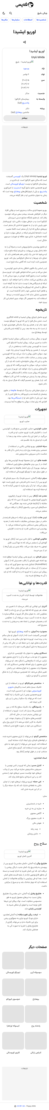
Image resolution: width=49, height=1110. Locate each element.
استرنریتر (17, 187)
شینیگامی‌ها (16, 398)
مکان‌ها (4, 19)
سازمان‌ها (16, 19)
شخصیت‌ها (41, 19)
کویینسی (17, 176)
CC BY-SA (21, 1106)
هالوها (13, 390)
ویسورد (26, 68)
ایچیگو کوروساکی (17, 184)
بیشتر (24, 118)
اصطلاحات (28, 19)
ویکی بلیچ (42, 13)
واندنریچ (25, 102)
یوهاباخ (19, 112)
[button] (10, 13)
